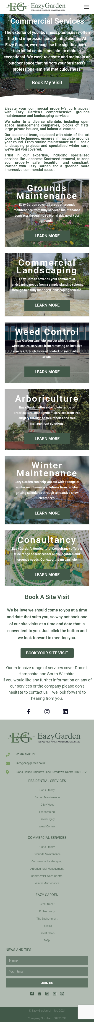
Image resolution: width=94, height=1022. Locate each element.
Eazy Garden (47, 895)
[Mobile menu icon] (86, 7)
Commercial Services (47, 838)
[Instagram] (47, 711)
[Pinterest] (62, 993)
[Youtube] (54, 993)
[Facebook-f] (28, 711)
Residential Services (47, 781)
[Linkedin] (65, 711)
